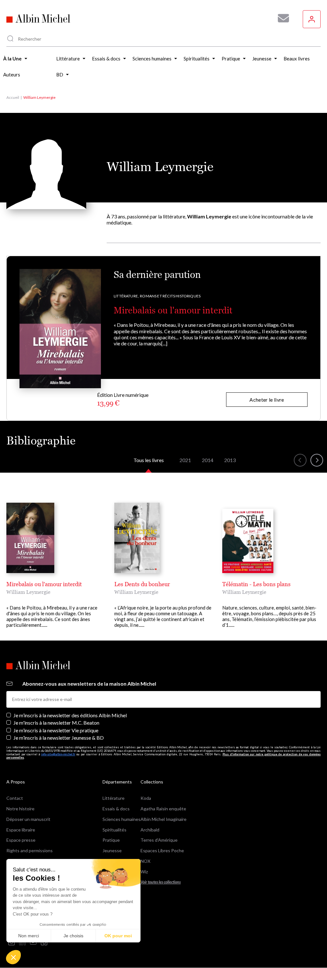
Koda (146, 798)
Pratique (111, 840)
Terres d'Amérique (159, 840)
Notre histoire (20, 808)
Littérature (114, 798)
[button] (13, 957)
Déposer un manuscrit (28, 819)
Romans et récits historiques (170, 296)
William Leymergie (28, 592)
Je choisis (73, 935)
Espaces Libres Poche (162, 850)
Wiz (144, 871)
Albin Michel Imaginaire (163, 819)
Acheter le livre (266, 400)
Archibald (150, 829)
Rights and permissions (29, 850)
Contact (14, 798)
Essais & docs (116, 808)
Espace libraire (20, 829)
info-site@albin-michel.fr (58, 754)
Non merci (28, 935)
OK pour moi (118, 935)
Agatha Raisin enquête (163, 808)
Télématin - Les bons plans (256, 584)
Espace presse (20, 840)
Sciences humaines (122, 819)
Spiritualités (114, 829)
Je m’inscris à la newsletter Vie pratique (55, 730)
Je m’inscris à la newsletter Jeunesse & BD (58, 738)
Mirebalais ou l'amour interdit (173, 310)
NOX (145, 861)
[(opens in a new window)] (11, 942)
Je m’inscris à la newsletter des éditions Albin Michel (70, 715)
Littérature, (126, 296)
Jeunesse (112, 850)
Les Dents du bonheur (142, 584)
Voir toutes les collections (161, 882)
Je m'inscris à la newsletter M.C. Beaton (56, 723)
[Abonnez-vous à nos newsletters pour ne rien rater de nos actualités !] (281, 18)
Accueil (12, 97)
